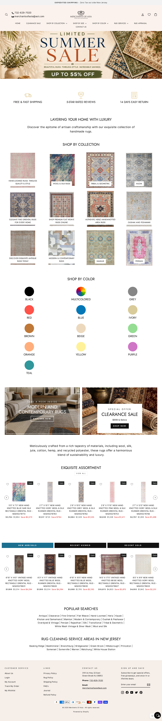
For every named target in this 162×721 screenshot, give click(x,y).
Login (7, 677)
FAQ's (46, 686)
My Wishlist (10, 690)
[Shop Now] (119, 411)
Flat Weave (83, 616)
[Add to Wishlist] (7, 484)
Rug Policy (48, 677)
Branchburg (67, 646)
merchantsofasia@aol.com (29, 16)
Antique (43, 616)
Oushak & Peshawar (112, 619)
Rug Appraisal (140, 23)
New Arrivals (27, 545)
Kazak (118, 616)
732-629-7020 (23, 12)
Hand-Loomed (98, 616)
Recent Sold (133, 545)
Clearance (54, 616)
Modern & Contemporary (87, 619)
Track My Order (12, 686)
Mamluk (68, 619)
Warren (75, 649)
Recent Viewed (80, 545)
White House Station (105, 649)
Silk (85, 623)
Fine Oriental (68, 616)
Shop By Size (79, 23)
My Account (10, 682)
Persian (65, 623)
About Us (9, 673)
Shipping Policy (51, 682)
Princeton (126, 646)
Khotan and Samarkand (49, 619)
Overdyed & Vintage (48, 623)
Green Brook (97, 646)
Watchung (86, 649)
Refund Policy (50, 695)
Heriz (110, 616)
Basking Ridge (36, 646)
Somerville (64, 649)
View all (81, 473)
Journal (47, 690)
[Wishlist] (149, 14)
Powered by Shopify (81, 712)
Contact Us (81, 27)
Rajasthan (76, 623)
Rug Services (120, 23)
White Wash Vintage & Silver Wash (73, 626)
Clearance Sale (33, 23)
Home (17, 23)
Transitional (95, 623)
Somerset (52, 649)
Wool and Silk (100, 626)
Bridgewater (81, 646)
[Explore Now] (42, 411)
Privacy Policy (50, 673)
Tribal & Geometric (113, 623)
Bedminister (52, 646)
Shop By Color (99, 23)
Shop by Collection (55, 23)
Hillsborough (112, 646)
